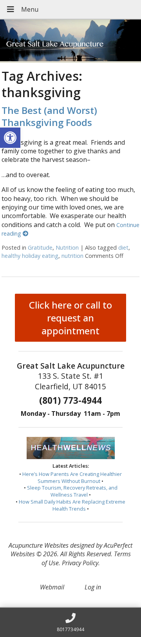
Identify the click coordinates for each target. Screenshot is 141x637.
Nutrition (67, 247)
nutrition (72, 255)
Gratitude (40, 247)
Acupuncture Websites (39, 545)
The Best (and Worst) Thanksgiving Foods (49, 116)
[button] (10, 138)
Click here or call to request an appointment (70, 317)
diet (123, 247)
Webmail (52, 587)
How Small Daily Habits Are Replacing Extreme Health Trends (72, 505)
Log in (93, 587)
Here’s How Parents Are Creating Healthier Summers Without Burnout (72, 477)
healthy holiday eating (30, 255)
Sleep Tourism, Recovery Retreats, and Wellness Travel (72, 491)
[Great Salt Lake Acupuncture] (70, 41)
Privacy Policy (80, 563)
